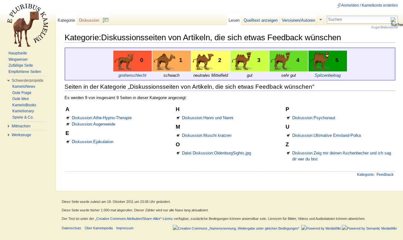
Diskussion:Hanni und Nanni (207, 117)
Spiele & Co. (23, 117)
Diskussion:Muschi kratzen (206, 135)
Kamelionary (23, 111)
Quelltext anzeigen (261, 20)
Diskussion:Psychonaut (313, 117)
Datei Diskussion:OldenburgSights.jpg (216, 153)
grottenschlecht (132, 75)
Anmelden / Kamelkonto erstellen (369, 5)
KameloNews (23, 86)
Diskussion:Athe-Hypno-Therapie (102, 117)
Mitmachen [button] (21, 126)
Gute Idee (20, 99)
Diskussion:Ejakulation (92, 141)
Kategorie (365, 174)
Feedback (385, 174)
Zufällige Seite (21, 65)
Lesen (234, 20)
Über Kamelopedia (99, 228)
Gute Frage (21, 93)
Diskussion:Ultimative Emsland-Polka (326, 135)
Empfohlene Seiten (25, 72)
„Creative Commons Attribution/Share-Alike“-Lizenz (134, 218)
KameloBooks (24, 105)
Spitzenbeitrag (328, 75)
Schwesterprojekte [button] (27, 80)
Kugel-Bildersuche (385, 27)
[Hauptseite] (28, 25)
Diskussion (89, 20)
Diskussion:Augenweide (93, 124)
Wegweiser (18, 59)
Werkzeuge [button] (21, 135)
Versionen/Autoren (298, 20)
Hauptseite (18, 53)
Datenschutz (71, 228)
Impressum (124, 228)
